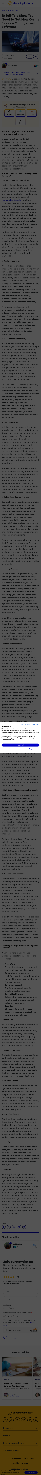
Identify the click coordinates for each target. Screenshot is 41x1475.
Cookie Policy (35, 724)
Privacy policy (25, 724)
